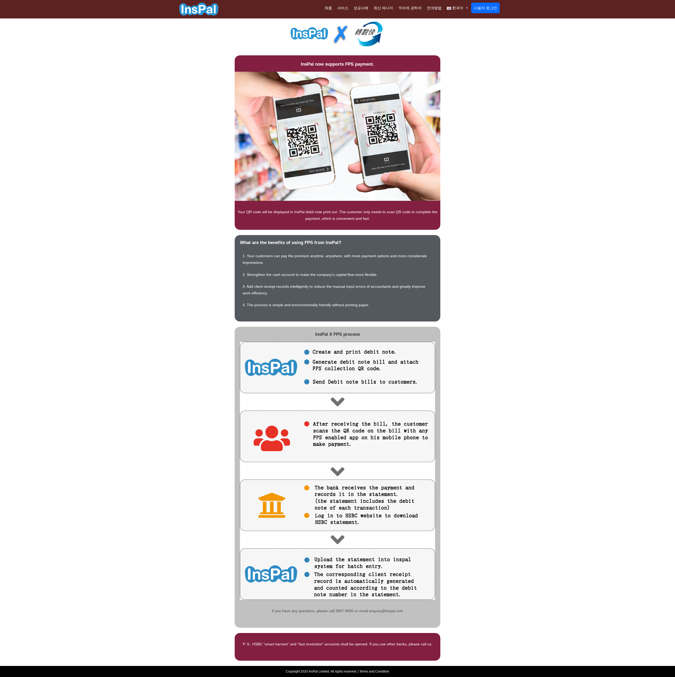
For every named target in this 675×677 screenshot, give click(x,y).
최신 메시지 (383, 8)
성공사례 (361, 8)
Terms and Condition (374, 671)
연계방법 (434, 8)
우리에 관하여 (410, 8)
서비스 (342, 8)
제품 (328, 8)
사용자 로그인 (485, 8)
